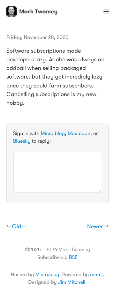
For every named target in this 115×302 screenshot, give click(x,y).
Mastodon (79, 133)
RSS (73, 257)
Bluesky (21, 141)
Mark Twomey (38, 11)
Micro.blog (53, 133)
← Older (16, 226)
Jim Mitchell (71, 282)
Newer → (98, 226)
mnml (96, 274)
